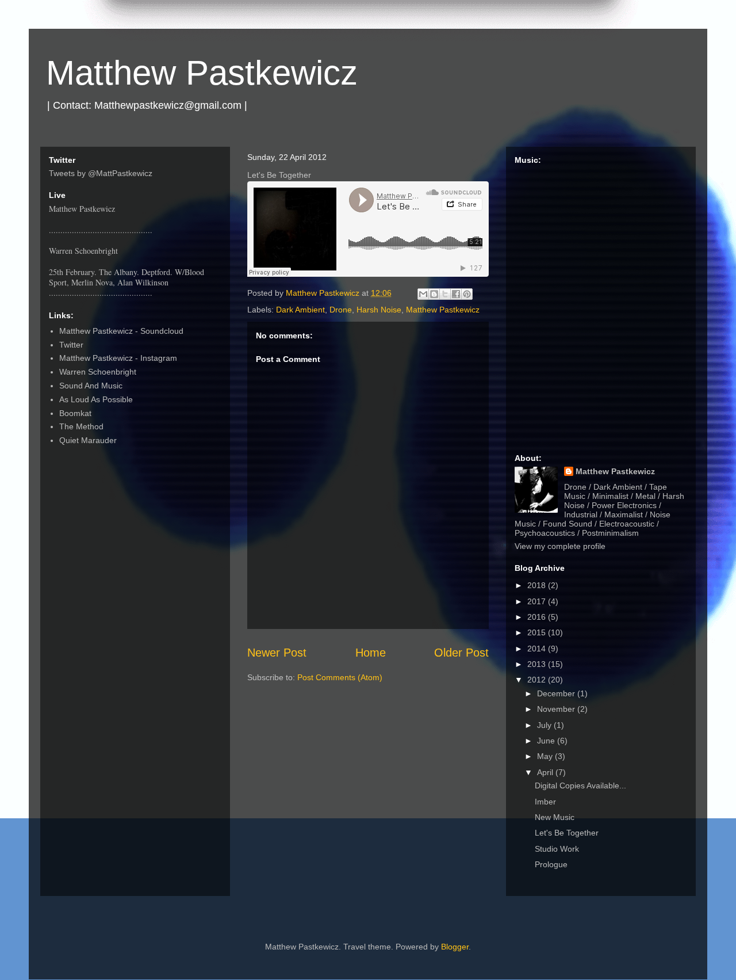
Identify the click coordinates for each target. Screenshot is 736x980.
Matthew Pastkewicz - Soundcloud (121, 330)
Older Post (461, 652)
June (547, 740)
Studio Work (557, 848)
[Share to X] (445, 294)
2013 (537, 664)
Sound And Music (90, 385)
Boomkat (75, 413)
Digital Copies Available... (580, 785)
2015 (537, 632)
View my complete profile (560, 546)
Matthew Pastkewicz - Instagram (118, 358)
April (546, 772)
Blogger (455, 946)
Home (370, 652)
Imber (545, 801)
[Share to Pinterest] (467, 294)
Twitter (71, 344)
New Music (554, 817)
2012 (537, 679)
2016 (537, 616)
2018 (537, 585)
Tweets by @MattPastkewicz (100, 173)
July (545, 725)
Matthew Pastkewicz (202, 73)
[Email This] (423, 294)
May (546, 756)
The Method (81, 426)
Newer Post (276, 652)
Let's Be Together (567, 832)
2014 (537, 648)
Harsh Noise (378, 309)
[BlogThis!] (434, 294)
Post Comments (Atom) (339, 677)
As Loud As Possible (96, 399)
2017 (537, 601)
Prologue (551, 864)
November (557, 709)
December (557, 693)
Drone (340, 309)
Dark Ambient (300, 309)
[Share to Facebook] (456, 294)
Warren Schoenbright (97, 371)
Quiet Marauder (88, 440)
